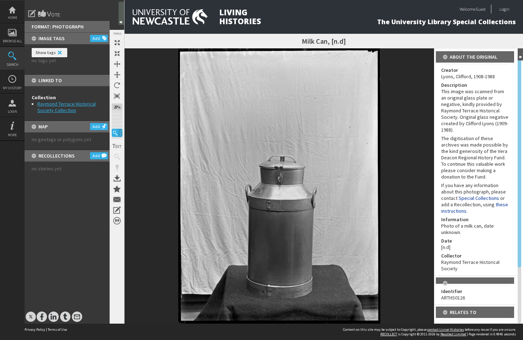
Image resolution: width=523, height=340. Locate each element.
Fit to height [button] (117, 74)
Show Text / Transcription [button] (117, 146)
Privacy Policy (35, 329)
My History (12, 88)
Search (12, 64)
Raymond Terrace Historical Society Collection (66, 107)
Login (12, 111)
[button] (117, 133)
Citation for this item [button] (117, 221)
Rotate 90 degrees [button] (117, 85)
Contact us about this (117, 199)
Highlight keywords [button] (117, 167)
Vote (49, 13)
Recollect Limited (453, 334)
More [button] (12, 135)
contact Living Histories (445, 329)
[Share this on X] (31, 313)
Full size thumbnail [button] (117, 42)
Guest (481, 9)
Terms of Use (57, 329)
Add (96, 38)
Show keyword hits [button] (117, 157)
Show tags (46, 52)
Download (117, 178)
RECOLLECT (388, 334)
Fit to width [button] (117, 64)
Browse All (12, 41)
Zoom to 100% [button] (117, 96)
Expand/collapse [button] (520, 54)
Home (12, 17)
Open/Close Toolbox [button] (121, 13)
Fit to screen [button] (117, 53)
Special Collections (479, 198)
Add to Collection (117, 189)
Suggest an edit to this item (32, 13)
